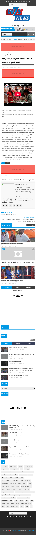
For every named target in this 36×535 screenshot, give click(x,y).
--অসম (3, 472)
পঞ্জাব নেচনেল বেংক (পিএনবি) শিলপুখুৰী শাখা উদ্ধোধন (12, 280)
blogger (6, 287)
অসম (22, 480)
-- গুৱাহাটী (12, 469)
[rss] (21, 1)
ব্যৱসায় (19, 498)
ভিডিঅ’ (16, 500)
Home (3, 53)
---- (21, 469)
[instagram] (27, 1)
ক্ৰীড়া (3, 486)
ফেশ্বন (14, 495)
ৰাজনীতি (3, 503)
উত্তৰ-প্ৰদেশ (13, 483)
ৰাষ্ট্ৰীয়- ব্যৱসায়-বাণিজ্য (26, 503)
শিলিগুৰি (12, 506)
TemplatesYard (16, 530)
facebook (29, 287)
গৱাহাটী (7, 486)
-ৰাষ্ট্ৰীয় (30, 475)
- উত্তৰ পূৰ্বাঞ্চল (12, 466)
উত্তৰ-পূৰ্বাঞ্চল (5, 483)
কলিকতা (24, 483)
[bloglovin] (16, 1)
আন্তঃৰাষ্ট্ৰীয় (27, 480)
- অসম (5, 466)
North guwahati (6, 480)
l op (10, 477)
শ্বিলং (17, 506)
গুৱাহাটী (12, 39)
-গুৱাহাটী (3, 475)
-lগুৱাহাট (15, 472)
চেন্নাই (32, 492)
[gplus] (11, 1)
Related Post (6, 225)
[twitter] (9, 1)
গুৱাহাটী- (3, 489)
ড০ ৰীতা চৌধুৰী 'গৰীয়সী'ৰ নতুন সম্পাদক (16, 433)
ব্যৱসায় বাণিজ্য (26, 498)
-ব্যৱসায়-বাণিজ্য (23, 475)
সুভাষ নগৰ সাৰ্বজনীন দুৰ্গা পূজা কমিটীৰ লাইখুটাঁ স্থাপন (12, 243)
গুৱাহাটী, (19, 67)
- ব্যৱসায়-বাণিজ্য (28, 466)
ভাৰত (11, 500)
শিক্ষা (8, 506)
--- (17, 469)
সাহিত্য (22, 506)
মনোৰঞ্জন (22, 500)
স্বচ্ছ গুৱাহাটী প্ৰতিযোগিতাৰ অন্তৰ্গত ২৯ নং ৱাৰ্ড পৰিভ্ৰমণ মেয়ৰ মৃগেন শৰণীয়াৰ (17, 262)
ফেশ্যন (19, 495)
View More (31, 225)
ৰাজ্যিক (12, 503)
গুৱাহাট (12, 486)
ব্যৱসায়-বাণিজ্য (5, 500)
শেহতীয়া (6, 343)
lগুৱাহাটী (22, 477)
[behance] (24, 1)
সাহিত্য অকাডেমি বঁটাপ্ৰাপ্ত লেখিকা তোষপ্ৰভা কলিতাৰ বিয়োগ (20, 447)
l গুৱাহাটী (16, 477)
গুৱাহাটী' (3, 492)
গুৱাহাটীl (17, 492)
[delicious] (29, 1)
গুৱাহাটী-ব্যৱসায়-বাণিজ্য (24, 489)
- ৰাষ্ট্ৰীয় (3, 469)
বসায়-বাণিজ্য (4, 498)
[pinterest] (14, 1)
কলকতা (19, 483)
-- (7, 469)
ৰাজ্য (8, 503)
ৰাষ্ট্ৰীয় (17, 503)
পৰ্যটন (9, 495)
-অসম (26, 472)
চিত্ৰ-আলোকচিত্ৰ (25, 492)
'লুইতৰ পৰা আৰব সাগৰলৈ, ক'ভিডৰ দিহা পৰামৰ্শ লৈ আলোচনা (19, 454)
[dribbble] (19, 1)
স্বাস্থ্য (27, 506)
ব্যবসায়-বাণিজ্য (12, 498)
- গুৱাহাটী (20, 466)
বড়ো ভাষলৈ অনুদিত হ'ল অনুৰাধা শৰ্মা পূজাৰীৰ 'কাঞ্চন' (18, 440)
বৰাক (24, 495)
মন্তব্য (29, 343)
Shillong (16, 480)
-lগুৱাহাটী (21, 472)
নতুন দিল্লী (4, 495)
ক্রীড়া (30, 483)
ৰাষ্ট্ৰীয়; (3, 506)
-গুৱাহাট (31, 472)
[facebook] (6, 1)
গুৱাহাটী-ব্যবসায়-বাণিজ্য (12, 489)
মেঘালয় (31, 500)
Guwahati (4, 477)
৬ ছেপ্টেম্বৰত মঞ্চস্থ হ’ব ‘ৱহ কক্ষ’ (15, 361)
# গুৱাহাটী (7, 163)
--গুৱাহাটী (9, 472)
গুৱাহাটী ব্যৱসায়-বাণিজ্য (26, 486)
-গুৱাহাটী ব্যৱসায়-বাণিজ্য (12, 475)
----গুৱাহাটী (27, 469)
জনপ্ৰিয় (18, 343)
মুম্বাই (27, 500)
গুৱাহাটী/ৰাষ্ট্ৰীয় (10, 492)
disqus (18, 287)
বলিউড (28, 495)
